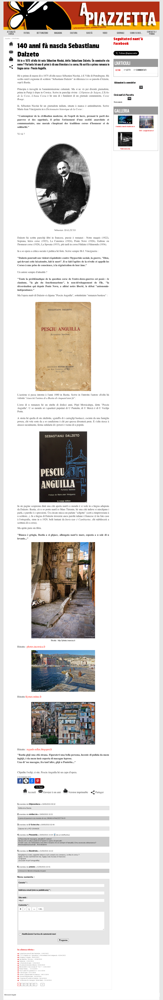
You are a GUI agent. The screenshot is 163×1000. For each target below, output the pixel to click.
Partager (99, 792)
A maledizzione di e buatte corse (125, 126)
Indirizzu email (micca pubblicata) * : (34, 890)
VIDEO (105, 32)
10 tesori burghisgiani (26, 976)
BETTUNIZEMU (42, 32)
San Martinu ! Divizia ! (26, 959)
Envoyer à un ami (52, 792)
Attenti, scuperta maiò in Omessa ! (29, 974)
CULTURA (73, 32)
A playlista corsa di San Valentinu (29, 953)
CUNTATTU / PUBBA (152, 32)
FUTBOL (27, 32)
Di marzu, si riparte (25, 957)
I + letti (127, 69)
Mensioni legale (10, 995)
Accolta (7, 38)
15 (42, 985)
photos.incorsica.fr (36, 646)
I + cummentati (140, 69)
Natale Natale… (24, 969)
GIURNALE (120, 32)
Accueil (31, 792)
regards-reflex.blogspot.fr (39, 749)
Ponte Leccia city (125, 148)
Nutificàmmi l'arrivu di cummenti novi (39, 934)
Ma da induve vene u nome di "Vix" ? (30, 967)
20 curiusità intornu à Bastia (28, 965)
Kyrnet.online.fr (33, 696)
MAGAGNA (58, 32)
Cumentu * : (23, 905)
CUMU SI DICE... (136, 32)
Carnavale (22, 961)
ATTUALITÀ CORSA (11, 32)
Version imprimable (77, 792)
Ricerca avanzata (118, 102)
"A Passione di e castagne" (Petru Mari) (31, 980)
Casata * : (22, 883)
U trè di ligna (23, 973)
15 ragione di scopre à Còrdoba (28, 978)
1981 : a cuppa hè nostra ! (146, 130)
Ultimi (117, 70)
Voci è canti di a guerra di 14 (28, 971)
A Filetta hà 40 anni (25, 963)
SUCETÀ (89, 32)
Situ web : (22, 897)
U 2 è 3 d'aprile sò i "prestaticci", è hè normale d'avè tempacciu (38, 955)
